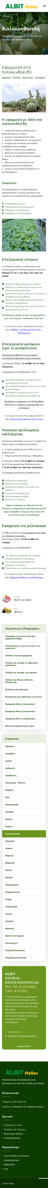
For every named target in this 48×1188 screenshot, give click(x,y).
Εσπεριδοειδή (11, 804)
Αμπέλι (8, 761)
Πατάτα (8, 870)
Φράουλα (9, 928)
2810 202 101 (15, 1032)
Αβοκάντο (18, 611)
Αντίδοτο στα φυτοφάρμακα (18, 655)
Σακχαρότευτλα (12, 892)
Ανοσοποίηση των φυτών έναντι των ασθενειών (22, 647)
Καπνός (9, 819)
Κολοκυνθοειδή (12, 834)
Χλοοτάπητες (11, 943)
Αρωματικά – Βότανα (15, 783)
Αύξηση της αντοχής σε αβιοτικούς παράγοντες (21, 664)
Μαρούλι (9, 855)
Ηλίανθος (9, 812)
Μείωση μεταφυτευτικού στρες (26, 419)
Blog (6, 1169)
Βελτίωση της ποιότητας (16, 689)
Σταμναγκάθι (11, 907)
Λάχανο (8, 848)
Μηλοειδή (9, 863)
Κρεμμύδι (9, 841)
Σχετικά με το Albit (13, 1125)
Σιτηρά (8, 899)
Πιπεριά (8, 877)
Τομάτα (8, 914)
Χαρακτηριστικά (11, 1160)
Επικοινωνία (24, 1046)
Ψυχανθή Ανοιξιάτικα (15, 950)
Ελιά (7, 797)
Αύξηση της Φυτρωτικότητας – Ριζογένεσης (19, 681)
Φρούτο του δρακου (22, 600)
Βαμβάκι (9, 790)
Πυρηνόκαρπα (12, 885)
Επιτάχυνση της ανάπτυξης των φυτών (23, 697)
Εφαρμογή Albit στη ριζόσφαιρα (26, 577)
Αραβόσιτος (11, 775)
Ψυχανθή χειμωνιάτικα (15, 958)
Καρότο (9, 826)
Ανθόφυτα (10, 768)
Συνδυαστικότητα (12, 1138)
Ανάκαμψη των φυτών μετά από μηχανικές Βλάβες (20, 637)
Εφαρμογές (9, 1164)
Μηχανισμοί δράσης (13, 1133)
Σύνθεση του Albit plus (15, 1129)
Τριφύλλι (9, 921)
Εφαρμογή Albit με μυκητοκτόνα (20, 711)
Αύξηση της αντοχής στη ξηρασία (21, 672)
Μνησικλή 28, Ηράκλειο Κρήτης (22, 1036)
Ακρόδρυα (10, 753)
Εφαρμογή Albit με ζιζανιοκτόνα (20, 704)
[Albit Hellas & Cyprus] (21, 6)
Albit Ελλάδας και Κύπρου (16, 1156)
